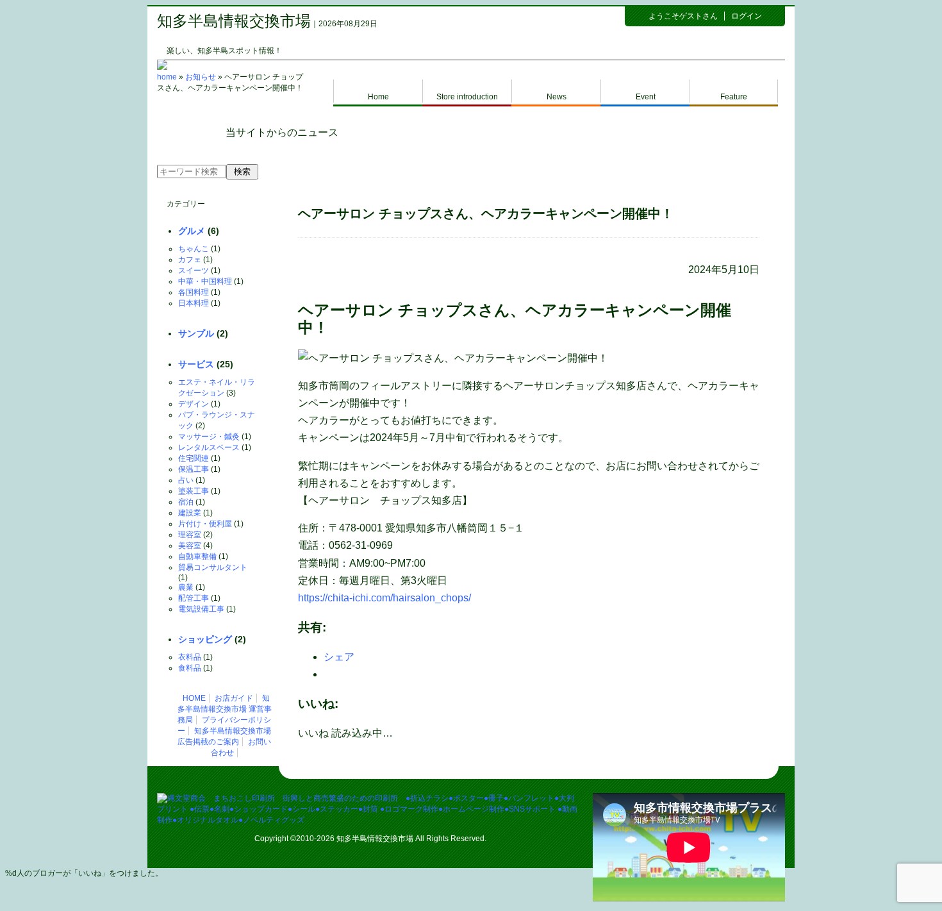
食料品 (189, 668)
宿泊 (186, 501)
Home (378, 96)
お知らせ (200, 76)
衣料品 (189, 657)
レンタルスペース (209, 447)
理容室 (189, 534)
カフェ (189, 259)
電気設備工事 (201, 609)
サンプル (196, 333)
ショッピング (205, 639)
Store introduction (467, 96)
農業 (186, 587)
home (167, 76)
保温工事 (193, 469)
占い (186, 480)
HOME (194, 698)
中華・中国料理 (205, 281)
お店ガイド (234, 698)
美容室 (189, 545)
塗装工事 (193, 491)
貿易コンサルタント (212, 567)
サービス (196, 364)
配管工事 (193, 598)
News (556, 96)
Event (646, 96)
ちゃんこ (193, 248)
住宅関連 (193, 458)
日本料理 (193, 303)
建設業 (189, 512)
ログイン (746, 16)
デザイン (193, 403)
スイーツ (193, 270)
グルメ (191, 231)
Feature (733, 96)
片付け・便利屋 (205, 523)
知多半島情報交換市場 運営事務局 (225, 709)
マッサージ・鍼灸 (209, 436)
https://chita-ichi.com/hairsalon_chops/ (384, 597)
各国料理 (193, 292)
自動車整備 (197, 556)
